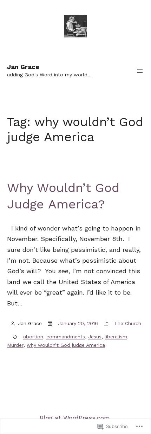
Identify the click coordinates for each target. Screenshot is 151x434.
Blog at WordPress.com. (75, 417)
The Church (127, 323)
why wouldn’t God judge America (66, 345)
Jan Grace (23, 66)
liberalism (116, 336)
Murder (15, 345)
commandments (65, 336)
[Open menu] (140, 71)
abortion (33, 336)
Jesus (94, 336)
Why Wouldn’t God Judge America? (63, 196)
